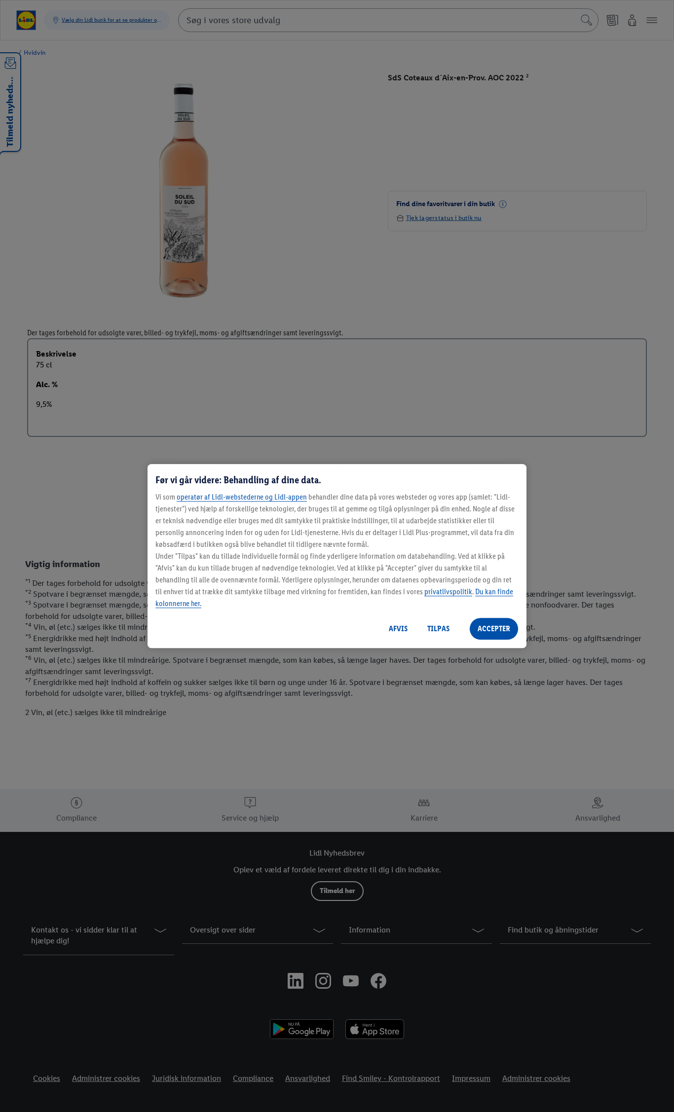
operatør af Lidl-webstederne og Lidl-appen (242, 497)
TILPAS (438, 628)
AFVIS (398, 628)
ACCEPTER (494, 628)
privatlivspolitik (448, 591)
